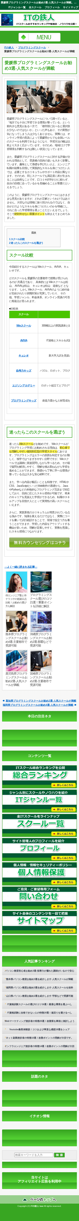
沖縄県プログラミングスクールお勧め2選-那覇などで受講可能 (41, 639)
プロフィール (52, 7)
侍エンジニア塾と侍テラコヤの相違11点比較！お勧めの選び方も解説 (16, 601)
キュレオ (24, 355)
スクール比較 (17, 239)
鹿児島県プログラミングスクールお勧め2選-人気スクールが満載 (16, 679)
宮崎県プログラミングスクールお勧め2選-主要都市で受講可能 (41, 679)
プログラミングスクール (32, 47)
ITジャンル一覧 (17, 7)
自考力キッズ (23, 370)
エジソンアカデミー (23, 385)
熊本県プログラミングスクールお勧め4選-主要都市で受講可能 (16, 639)
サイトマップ (70, 7)
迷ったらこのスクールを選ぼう (26, 242)
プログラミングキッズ (23, 400)
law (41, 1206)
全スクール (35, 7)
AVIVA (23, 340)
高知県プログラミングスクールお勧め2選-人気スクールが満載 (41, 700)
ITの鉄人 (9, 47)
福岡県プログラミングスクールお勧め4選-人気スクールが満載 (38, 704)
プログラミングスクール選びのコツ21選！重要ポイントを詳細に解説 (41, 600)
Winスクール (23, 325)
